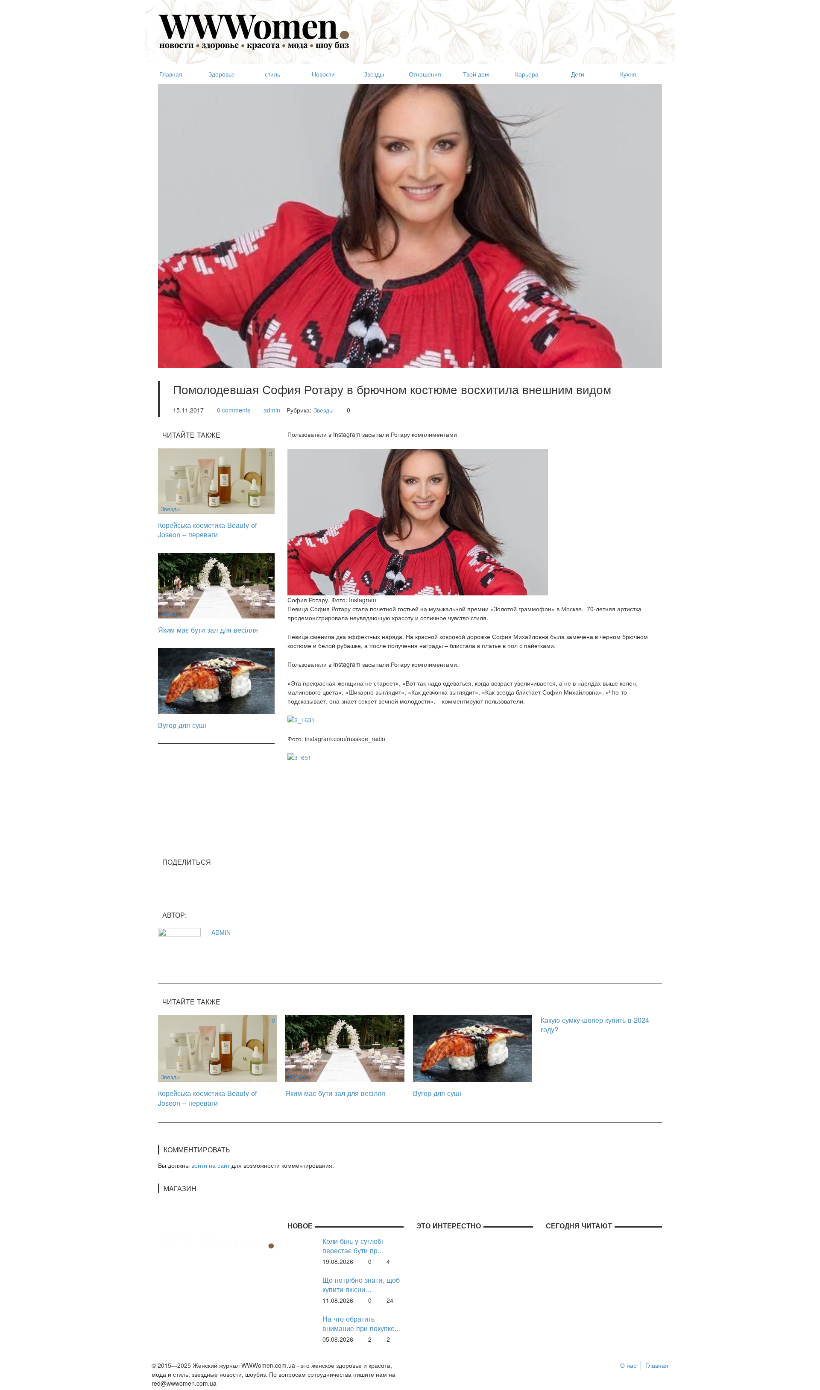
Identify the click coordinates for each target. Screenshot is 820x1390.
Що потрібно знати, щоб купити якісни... (361, 1284)
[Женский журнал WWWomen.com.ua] (254, 31)
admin (272, 410)
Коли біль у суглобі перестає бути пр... (353, 1245)
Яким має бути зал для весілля (208, 629)
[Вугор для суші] (216, 680)
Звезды (323, 410)
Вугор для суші (182, 725)
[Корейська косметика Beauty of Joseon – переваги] (216, 480)
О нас (628, 1365)
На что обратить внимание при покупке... (361, 1323)
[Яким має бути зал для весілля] (216, 584)
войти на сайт (210, 1165)
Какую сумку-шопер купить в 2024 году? (595, 1025)
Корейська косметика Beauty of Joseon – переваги (207, 530)
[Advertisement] (506, 28)
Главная (656, 1365)
